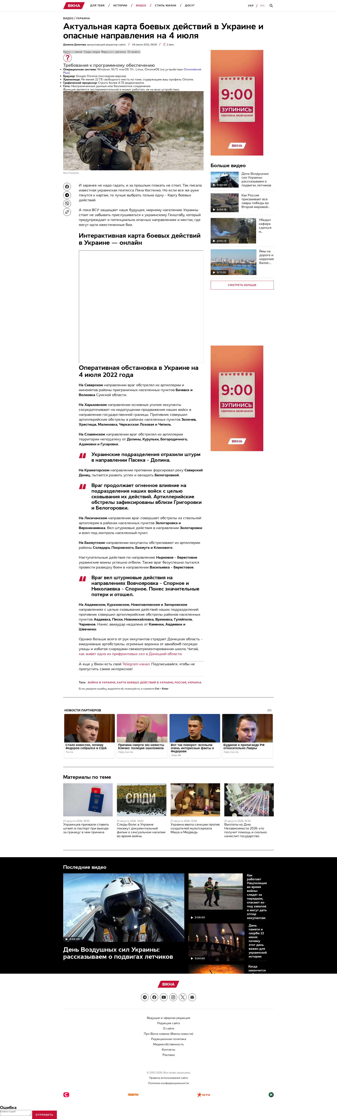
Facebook (74, 173)
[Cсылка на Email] (192, 997)
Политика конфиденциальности (168, 1083)
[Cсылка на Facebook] (154, 997)
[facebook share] (67, 187)
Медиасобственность (168, 1044)
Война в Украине (101, 682)
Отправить (44, 1114)
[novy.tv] (271, 1095)
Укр (251, 5)
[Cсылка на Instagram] (173, 997)
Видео (141, 5)
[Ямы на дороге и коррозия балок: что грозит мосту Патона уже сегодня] (233, 262)
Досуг (190, 5)
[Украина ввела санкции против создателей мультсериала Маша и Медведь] (195, 799)
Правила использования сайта (168, 1077)
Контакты (168, 1049)
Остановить (134, 51)
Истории (120, 5)
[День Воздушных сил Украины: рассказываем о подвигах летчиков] (225, 180)
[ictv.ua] (203, 1095)
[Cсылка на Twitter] (183, 997)
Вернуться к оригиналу (113, 51)
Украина (83, 18)
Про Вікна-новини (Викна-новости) (168, 1033)
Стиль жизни (165, 5)
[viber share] (67, 203)
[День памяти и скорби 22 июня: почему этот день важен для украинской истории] (217, 942)
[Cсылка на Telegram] (145, 997)
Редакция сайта (168, 1023)
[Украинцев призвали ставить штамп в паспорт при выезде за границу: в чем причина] (88, 799)
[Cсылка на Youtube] (164, 997)
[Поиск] (272, 6)
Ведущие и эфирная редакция (168, 1018)
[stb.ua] (66, 1095)
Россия (180, 682)
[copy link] (67, 212)
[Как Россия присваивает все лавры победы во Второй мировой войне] (225, 202)
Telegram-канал (136, 664)
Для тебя (97, 5)
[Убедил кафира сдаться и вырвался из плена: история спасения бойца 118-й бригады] (233, 231)
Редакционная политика (168, 1039)
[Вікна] (74, 5)
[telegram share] (67, 195)
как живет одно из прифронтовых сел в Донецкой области (130, 654)
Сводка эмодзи (92, 51)
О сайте (168, 1028)
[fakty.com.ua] (133, 1095)
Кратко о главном (73, 51)
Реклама (169, 1055)
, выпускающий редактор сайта (94, 44)
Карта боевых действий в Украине (145, 682)
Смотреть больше (242, 285)
